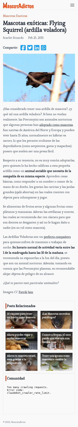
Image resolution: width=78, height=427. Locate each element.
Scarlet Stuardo (13, 38)
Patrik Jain (26, 292)
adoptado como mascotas (56, 125)
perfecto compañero (57, 237)
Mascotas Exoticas (15, 16)
